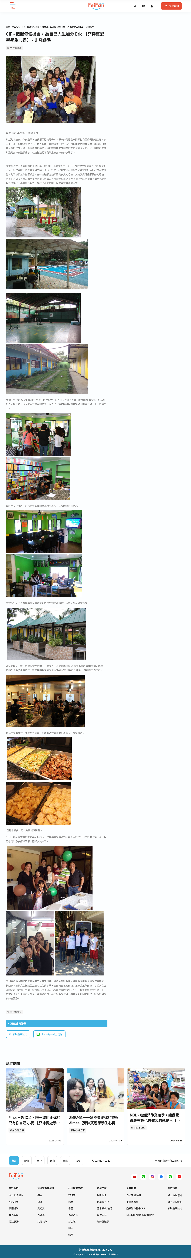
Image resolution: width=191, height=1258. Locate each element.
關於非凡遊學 (16, 1195)
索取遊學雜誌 (20, 1034)
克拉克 (41, 1208)
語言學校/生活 (104, 1208)
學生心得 (16, 26)
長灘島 (41, 1215)
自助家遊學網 (133, 1195)
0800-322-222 (103, 1250)
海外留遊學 (103, 1221)
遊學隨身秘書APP (135, 1208)
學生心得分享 (14, 48)
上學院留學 (132, 1202)
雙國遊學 (14, 1208)
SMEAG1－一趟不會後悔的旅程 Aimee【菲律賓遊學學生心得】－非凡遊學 (94, 1123)
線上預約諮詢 (175, 1195)
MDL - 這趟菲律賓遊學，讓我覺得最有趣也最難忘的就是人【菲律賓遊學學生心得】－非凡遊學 (155, 1120)
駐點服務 (14, 1221)
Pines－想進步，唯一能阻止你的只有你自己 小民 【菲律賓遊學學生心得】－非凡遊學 (34, 1123)
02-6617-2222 (102, 1160)
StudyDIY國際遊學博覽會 (140, 1215)
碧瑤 (39, 1202)
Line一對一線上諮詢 (51, 1034)
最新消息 (102, 1195)
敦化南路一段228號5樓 (169, 1160)
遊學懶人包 (103, 1202)
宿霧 (39, 1195)
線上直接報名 (175, 1202)
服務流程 (14, 1202)
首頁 (8, 26)
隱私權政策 (113, 1254)
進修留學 (14, 1215)
